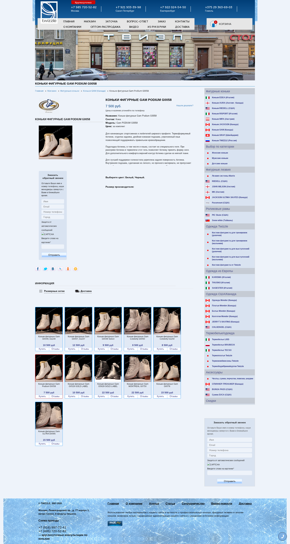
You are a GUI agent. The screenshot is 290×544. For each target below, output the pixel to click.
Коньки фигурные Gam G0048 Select (108, 337)
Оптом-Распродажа (105, 26)
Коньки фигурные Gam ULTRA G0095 (49, 432)
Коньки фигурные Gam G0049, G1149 (49, 337)
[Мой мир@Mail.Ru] (75, 269)
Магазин (90, 21)
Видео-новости (221, 503)
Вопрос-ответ (137, 21)
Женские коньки (220, 153)
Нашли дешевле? (184, 105)
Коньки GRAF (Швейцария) (225, 135)
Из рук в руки (157, 26)
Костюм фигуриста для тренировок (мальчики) (229, 242)
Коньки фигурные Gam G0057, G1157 (78, 337)
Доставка (182, 26)
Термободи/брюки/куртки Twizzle (228, 366)
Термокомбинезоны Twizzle (225, 361)
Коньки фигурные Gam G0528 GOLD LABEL (78, 385)
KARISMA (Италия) (221, 277)
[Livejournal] (60, 269)
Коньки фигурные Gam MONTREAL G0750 (137, 385)
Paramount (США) (220, 203)
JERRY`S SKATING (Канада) (225, 322)
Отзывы (55, 349)
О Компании (72, 26)
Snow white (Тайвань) (222, 220)
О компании (134, 503)
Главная (69, 21)
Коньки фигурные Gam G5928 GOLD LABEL (108, 385)
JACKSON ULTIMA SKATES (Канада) (230, 197)
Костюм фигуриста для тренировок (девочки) (229, 234)
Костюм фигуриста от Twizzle (226, 265)
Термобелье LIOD (220, 339)
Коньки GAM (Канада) (222, 130)
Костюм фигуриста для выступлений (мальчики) (230, 258)
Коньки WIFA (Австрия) (223, 119)
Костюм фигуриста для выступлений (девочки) (230, 250)
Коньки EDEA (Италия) (223, 97)
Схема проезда (48, 520)
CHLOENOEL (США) (221, 327)
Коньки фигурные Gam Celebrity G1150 (167, 337)
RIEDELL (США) (219, 181)
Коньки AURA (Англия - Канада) (227, 103)
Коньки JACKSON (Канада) (225, 124)
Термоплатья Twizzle (222, 355)
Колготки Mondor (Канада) (225, 316)
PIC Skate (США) (220, 215)
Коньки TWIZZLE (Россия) (224, 140)
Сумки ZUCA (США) (221, 395)
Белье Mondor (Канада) (223, 311)
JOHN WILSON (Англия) (223, 186)
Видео (134, 26)
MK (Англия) (218, 192)
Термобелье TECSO (221, 350)
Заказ (162, 21)
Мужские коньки (220, 158)
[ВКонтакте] (53, 269)
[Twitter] (45, 269)
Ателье (154, 503)
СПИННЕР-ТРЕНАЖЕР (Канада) (227, 384)
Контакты (182, 21)
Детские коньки (219, 163)
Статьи (170, 503)
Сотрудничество (193, 503)
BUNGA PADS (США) (222, 389)
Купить (42, 349)
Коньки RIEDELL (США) (223, 108)
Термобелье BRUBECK (223, 345)
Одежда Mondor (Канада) (224, 300)
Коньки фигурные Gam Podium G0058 (49, 385)
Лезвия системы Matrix (223, 176)
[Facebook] (37, 269)
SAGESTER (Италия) (222, 288)
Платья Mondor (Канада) (224, 305)
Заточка (111, 21)
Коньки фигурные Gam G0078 (167, 385)
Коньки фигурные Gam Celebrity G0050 (137, 337)
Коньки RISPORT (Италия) (224, 113)
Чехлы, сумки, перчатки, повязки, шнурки (232, 378)
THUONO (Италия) (221, 282)
